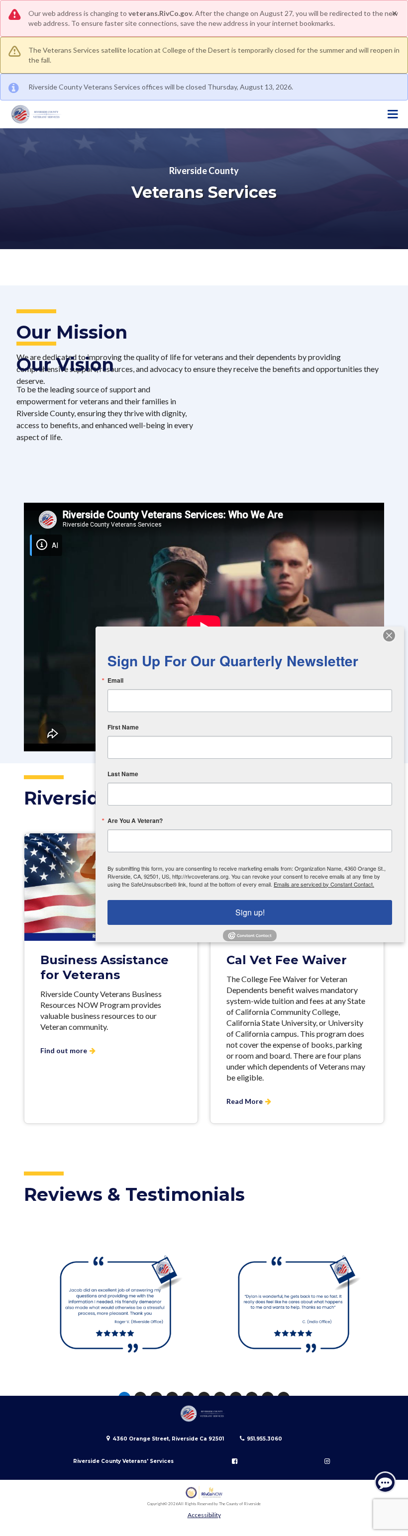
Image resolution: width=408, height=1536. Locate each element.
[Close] (395, 635)
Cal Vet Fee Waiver (286, 960)
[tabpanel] (115, 1306)
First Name (123, 727)
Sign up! (250, 912)
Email (115, 680)
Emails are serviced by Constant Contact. (324, 884)
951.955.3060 (264, 1439)
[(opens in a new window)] (204, 1492)
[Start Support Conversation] (385, 1482)
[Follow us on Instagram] (327, 1461)
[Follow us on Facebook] (235, 1461)
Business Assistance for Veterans (104, 967)
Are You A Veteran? (135, 820)
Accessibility (204, 1515)
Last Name (122, 774)
